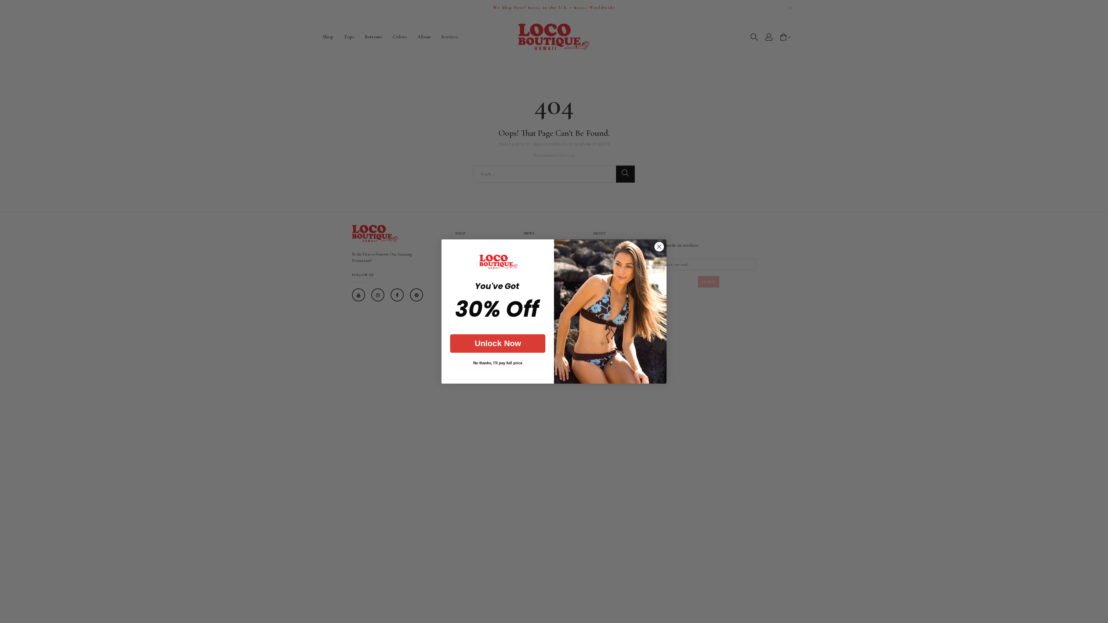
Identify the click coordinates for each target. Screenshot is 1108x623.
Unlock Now (498, 343)
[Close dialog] (659, 247)
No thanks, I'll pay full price (497, 363)
